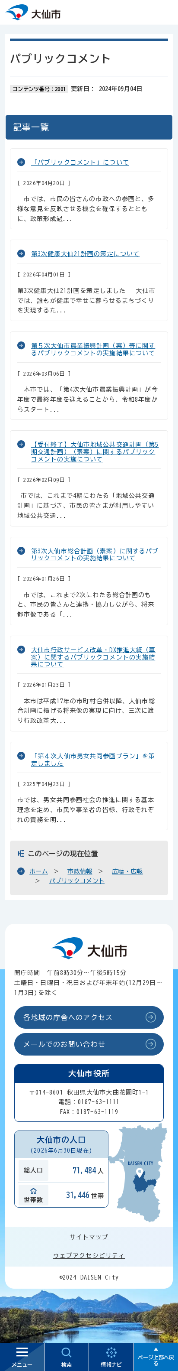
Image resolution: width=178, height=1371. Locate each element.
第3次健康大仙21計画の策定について (85, 254)
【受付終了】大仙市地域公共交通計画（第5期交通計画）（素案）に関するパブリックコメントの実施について (95, 452)
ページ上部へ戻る (156, 1360)
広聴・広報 (127, 871)
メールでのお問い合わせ (64, 1044)
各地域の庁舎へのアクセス (68, 1017)
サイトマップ (89, 1237)
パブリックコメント (77, 881)
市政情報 (79, 871)
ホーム (38, 871)
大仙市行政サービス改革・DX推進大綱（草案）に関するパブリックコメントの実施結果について (93, 657)
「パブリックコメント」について (80, 162)
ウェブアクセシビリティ (89, 1256)
